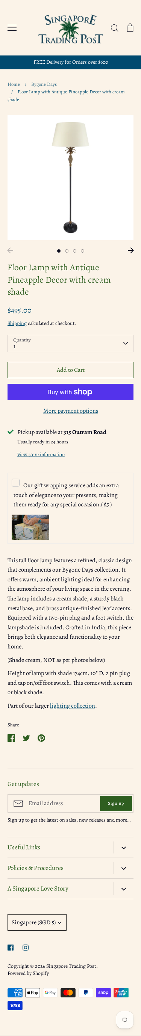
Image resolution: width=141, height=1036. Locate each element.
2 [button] (66, 251)
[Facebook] (10, 947)
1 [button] (59, 251)
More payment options (70, 411)
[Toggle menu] (12, 28)
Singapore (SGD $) (34, 922)
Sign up (116, 803)
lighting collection (72, 706)
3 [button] (74, 251)
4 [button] (82, 251)
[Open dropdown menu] (123, 847)
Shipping (17, 323)
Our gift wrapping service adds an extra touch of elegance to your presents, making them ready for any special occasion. (66, 495)
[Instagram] (25, 947)
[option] (70, 177)
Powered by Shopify (28, 973)
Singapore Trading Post (71, 966)
